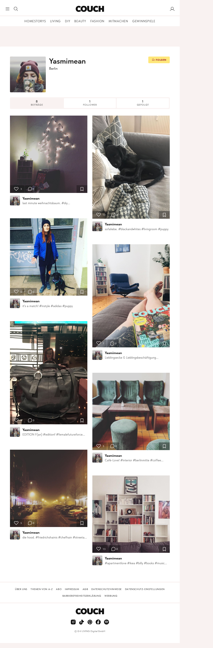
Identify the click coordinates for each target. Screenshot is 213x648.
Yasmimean (30, 198)
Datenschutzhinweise (106, 589)
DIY (67, 21)
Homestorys (35, 21)
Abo (59, 589)
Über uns (21, 589)
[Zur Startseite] (90, 9)
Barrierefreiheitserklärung (81, 595)
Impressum (72, 589)
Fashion (97, 21)
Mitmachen (118, 21)
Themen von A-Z (42, 589)
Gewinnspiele (143, 21)
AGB (85, 589)
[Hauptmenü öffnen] (7, 8)
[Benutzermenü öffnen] (172, 8)
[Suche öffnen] (15, 8)
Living (55, 21)
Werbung (110, 595)
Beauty (80, 21)
